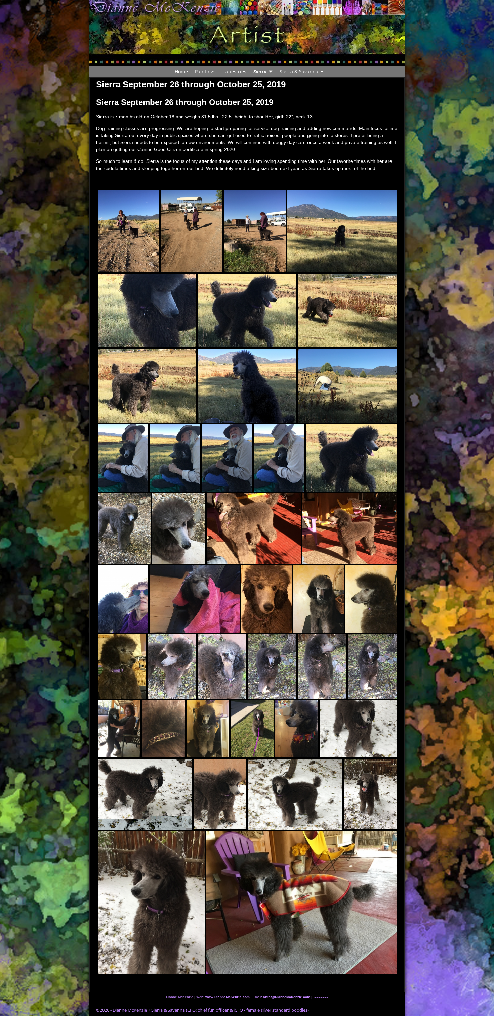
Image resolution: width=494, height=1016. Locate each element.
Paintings (205, 71)
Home (181, 71)
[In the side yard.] (172, 667)
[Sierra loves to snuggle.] (175, 459)
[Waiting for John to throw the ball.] (147, 387)
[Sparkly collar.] (163, 729)
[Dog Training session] (191, 232)
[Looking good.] (371, 600)
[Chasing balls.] (247, 312)
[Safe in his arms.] (227, 459)
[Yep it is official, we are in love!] (119, 729)
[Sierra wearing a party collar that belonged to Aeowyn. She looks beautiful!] (296, 729)
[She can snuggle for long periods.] (279, 459)
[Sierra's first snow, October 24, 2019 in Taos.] (358, 730)
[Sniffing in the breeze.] (222, 667)
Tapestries (234, 71)
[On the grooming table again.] (208, 729)
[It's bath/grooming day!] (266, 600)
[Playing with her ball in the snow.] (370, 795)
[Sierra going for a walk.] (124, 529)
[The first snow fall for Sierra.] (151, 903)
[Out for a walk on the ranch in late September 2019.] (128, 232)
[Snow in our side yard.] (220, 795)
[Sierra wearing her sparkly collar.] (372, 667)
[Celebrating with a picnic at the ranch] (147, 312)
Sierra (259, 71)
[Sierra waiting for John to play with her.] (349, 529)
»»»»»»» (321, 997)
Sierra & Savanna (299, 71)
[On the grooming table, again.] (318, 600)
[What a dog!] (272, 667)
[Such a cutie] (178, 529)
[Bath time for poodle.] (195, 600)
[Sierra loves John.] (123, 459)
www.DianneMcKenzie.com (227, 997)
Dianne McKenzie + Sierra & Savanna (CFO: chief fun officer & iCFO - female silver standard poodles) (211, 1010)
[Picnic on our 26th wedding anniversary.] (351, 459)
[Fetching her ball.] (347, 312)
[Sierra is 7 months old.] (322, 667)
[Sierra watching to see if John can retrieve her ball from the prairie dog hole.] (247, 387)
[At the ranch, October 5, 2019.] (342, 232)
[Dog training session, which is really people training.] (255, 232)
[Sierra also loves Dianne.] (123, 600)
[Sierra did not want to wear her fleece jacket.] (295, 795)
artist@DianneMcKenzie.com (286, 997)
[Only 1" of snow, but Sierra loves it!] (145, 795)
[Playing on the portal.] (254, 529)
